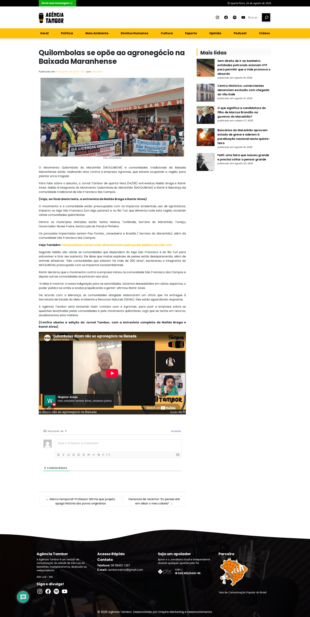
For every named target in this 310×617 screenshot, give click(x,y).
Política (67, 33)
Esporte (191, 33)
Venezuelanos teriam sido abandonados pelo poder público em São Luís (117, 245)
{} (103, 454)
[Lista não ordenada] (83, 455)
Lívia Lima (96, 71)
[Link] (98, 455)
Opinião (215, 33)
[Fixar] (73, 455)
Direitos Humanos (134, 33)
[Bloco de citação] (88, 455)
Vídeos (264, 33)
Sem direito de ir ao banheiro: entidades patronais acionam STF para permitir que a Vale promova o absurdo (244, 67)
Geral (44, 33)
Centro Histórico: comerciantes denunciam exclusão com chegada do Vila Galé (243, 90)
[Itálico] (63, 455)
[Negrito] (58, 455)
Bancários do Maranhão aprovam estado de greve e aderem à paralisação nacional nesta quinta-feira (243, 136)
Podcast (240, 33)
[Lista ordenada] (78, 455)
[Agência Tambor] (51, 17)
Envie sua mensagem (55, 3)
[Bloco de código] (93, 455)
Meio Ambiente (96, 33)
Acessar (175, 431)
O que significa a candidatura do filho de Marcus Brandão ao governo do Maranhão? (241, 112)
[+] (108, 454)
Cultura (167, 33)
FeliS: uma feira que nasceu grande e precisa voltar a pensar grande (243, 157)
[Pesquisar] (266, 17)
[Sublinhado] (68, 455)
